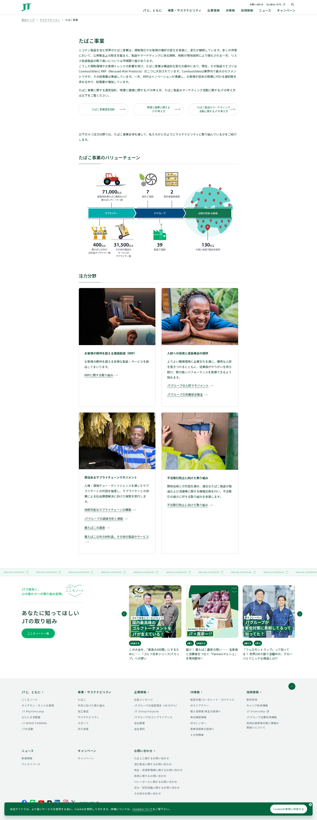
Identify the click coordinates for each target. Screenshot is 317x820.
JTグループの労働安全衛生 (185, 394)
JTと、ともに (152, 10)
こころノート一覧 (38, 633)
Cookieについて (142, 809)
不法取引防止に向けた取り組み (187, 505)
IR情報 (230, 10)
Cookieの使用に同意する (288, 809)
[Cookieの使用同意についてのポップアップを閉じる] (310, 804)
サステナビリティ (50, 20)
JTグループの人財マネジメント (188, 385)
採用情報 (247, 10)
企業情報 (213, 10)
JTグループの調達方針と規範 (103, 518)
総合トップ (28, 20)
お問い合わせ (257, 4)
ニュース (265, 10)
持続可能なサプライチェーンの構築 (107, 509)
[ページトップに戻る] (291, 686)
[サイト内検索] (292, 4)
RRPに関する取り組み (98, 375)
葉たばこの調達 (94, 527)
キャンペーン (286, 10)
